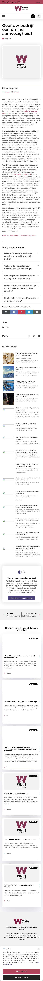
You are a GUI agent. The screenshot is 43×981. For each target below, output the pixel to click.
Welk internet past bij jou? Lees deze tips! (20, 702)
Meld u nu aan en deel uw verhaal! (21, 578)
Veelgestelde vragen (11, 92)
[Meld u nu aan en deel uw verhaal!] (21, 571)
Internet (8, 39)
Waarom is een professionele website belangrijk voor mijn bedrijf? (21, 256)
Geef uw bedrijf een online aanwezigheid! (19, 235)
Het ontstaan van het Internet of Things (20, 839)
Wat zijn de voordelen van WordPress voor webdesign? (21, 267)
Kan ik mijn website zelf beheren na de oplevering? (21, 299)
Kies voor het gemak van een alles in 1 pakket (19, 886)
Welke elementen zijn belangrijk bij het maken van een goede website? (21, 288)
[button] (38, 949)
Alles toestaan (21, 971)
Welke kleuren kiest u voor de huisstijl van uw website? (19, 656)
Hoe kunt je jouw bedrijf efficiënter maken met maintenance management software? (20, 749)
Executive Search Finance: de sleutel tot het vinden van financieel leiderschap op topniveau (28, 548)
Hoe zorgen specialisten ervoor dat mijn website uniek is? (21, 277)
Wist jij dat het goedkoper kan (16, 793)
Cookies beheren (21, 977)
